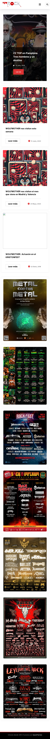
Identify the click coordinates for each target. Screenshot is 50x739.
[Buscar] (47, 4)
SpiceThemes (37, 735)
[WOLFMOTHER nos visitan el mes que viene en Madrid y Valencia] (25, 168)
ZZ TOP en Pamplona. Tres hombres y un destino (25, 57)
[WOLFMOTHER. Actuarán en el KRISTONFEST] (25, 230)
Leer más (18, 72)
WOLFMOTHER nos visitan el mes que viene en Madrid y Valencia (22, 193)
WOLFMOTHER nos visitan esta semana (21, 130)
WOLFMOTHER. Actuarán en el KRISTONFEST (21, 255)
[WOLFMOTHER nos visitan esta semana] (25, 105)
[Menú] (40, 4)
